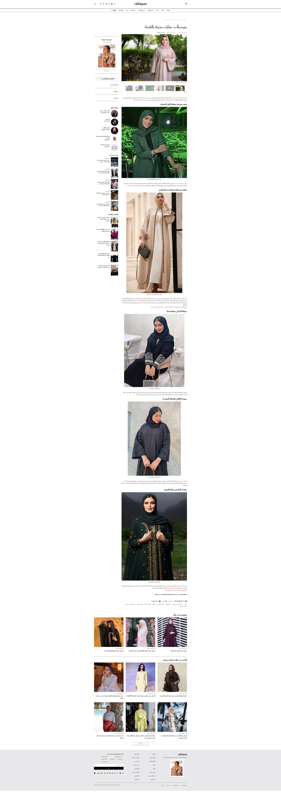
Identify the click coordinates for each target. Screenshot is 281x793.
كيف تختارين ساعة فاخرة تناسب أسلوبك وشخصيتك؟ (103, 266)
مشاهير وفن (120, 759)
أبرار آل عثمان (107, 121)
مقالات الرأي (114, 108)
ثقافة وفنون (107, 169)
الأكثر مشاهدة (113, 214)
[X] (109, 4)
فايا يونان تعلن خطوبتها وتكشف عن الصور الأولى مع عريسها (103, 204)
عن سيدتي (137, 761)
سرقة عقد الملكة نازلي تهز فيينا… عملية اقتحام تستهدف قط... (103, 172)
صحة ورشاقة (150, 10)
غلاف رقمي (136, 776)
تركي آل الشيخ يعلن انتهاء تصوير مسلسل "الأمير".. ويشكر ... (103, 161)
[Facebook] (100, 4)
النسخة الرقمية (106, 71)
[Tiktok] (106, 4)
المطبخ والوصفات (104, 759)
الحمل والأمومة (104, 762)
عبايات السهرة (182, 586)
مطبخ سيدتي (152, 757)
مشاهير (168, 10)
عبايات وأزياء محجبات (182, 33)
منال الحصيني (107, 146)
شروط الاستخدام (184, 785)
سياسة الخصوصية (175, 785)
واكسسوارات (134, 186)
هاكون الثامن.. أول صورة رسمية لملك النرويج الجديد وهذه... (103, 243)
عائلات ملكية (107, 180)
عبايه (127, 604)
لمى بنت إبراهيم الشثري (105, 113)
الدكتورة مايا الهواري (106, 130)
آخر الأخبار (137, 779)
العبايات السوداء (183, 481)
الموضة (140, 100)
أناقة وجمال (112, 759)
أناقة (163, 10)
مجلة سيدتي (136, 754)
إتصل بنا (162, 785)
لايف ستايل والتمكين (118, 756)
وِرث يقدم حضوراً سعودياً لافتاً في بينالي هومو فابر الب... (103, 193)
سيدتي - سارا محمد (171, 33)
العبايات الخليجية (175, 98)
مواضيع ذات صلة (180, 615)
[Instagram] (103, 4)
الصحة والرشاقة (104, 756)
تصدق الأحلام (115, 91)
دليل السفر (152, 779)
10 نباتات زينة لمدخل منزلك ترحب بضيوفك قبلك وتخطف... (103, 219)
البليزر (177, 183)
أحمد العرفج (107, 140)
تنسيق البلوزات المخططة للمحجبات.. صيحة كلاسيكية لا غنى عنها (166, 307)
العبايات (153, 604)
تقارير (154, 768)
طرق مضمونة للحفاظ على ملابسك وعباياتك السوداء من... (103, 255)
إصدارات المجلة (107, 39)
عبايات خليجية (132, 604)
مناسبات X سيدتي (135, 757)
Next (124, 58)
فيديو (112, 10)
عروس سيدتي (152, 772)
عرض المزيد (140, 743)
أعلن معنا (168, 785)
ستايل (154, 765)
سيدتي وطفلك (141, 10)
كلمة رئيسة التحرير (108, 78)
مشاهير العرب (107, 158)
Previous (184, 58)
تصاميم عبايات (140, 604)
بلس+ (127, 10)
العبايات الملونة (148, 604)
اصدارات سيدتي (151, 776)
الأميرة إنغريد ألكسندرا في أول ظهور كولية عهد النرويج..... (103, 183)
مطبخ (119, 10)
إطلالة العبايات (168, 604)
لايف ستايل (133, 10)
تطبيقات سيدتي (135, 772)
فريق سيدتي (136, 768)
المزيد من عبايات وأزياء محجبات (175, 660)
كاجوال (141, 303)
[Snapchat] (112, 4)
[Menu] (186, 4)
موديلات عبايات (183, 606)
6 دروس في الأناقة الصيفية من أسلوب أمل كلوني (103, 230)
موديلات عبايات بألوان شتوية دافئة (173, 590)
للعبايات (144, 98)
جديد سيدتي (114, 155)
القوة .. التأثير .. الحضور (114, 85)
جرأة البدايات (115, 98)
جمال (157, 10)
